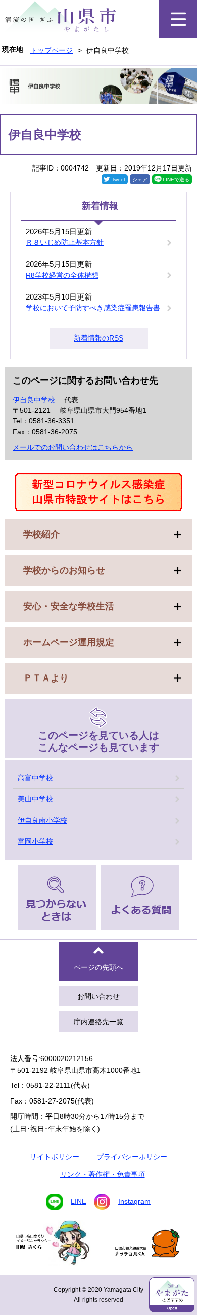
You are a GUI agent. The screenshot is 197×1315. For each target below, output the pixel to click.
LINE (78, 1201)
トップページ (51, 50)
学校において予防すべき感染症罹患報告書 (93, 308)
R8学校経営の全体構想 (62, 275)
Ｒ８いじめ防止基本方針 (65, 242)
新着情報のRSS (98, 338)
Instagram (134, 1201)
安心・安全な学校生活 (68, 606)
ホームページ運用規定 (68, 642)
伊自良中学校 (34, 400)
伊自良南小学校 (42, 820)
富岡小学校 (35, 841)
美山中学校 (35, 799)
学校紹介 (41, 534)
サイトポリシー (54, 1157)
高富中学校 (35, 778)
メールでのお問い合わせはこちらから (73, 447)
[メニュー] (178, 19)
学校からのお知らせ (64, 570)
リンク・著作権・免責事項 (102, 1174)
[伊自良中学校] (98, 87)
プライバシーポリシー (131, 1157)
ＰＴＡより (46, 678)
